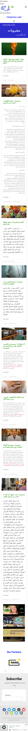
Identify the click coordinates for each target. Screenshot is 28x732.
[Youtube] (23, 709)
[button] (12, 7)
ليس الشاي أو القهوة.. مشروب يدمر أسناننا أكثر (13, 398)
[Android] (11, 713)
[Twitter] (9, 709)
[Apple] (6, 713)
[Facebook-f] (4, 709)
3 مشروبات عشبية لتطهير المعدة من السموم (11, 102)
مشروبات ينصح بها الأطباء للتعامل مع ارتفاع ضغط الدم (12, 446)
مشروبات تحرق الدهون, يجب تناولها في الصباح (13, 283)
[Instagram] (19, 709)
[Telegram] (16, 713)
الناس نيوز (11, 368)
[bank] (14, 641)
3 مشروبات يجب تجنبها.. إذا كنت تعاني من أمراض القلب (14, 495)
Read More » (6, 76)
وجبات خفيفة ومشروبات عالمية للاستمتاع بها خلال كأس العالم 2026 (13, 61)
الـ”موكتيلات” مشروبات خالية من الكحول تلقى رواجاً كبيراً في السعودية (14, 346)
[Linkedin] (14, 709)
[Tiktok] (21, 713)
